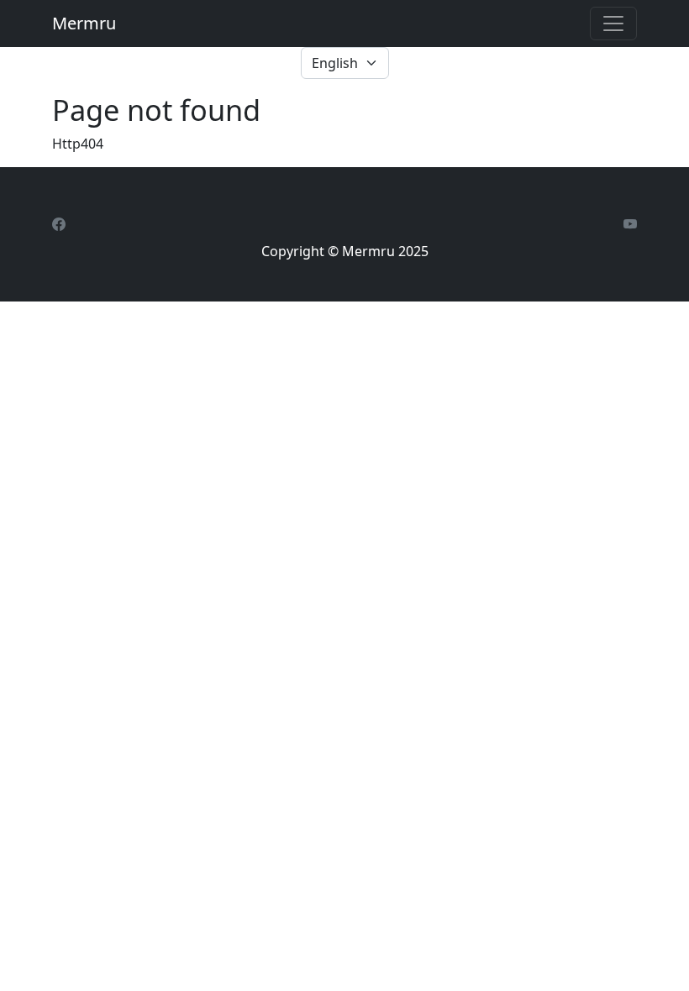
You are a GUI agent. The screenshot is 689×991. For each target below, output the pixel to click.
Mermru (84, 23)
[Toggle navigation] (613, 23)
